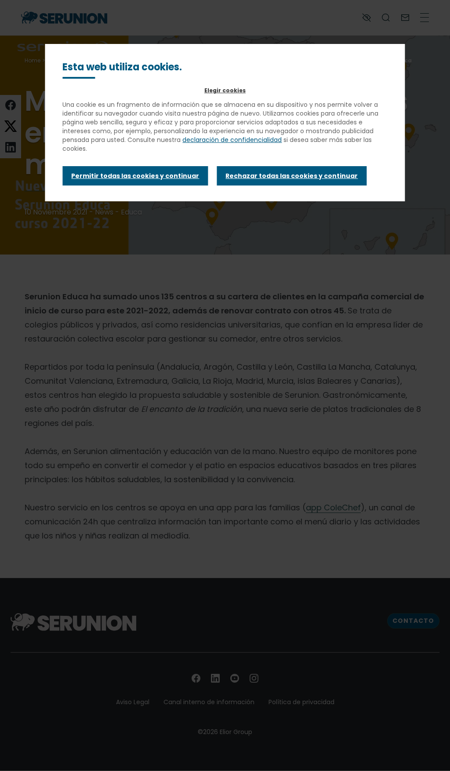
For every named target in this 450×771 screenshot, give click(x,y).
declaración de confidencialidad (232, 139)
